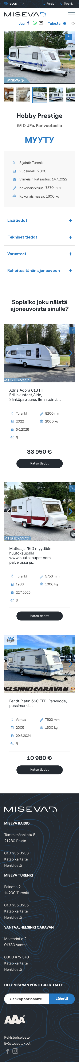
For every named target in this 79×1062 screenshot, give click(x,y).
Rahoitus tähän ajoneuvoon (33, 270)
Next (70, 57)
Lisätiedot (17, 220)
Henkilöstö (13, 865)
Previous (8, 57)
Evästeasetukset (17, 1044)
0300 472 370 (16, 957)
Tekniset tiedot (22, 237)
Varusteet (17, 253)
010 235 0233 (16, 853)
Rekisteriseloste (17, 1037)
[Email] (41, 22)
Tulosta (54, 23)
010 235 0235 (16, 905)
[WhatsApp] (34, 22)
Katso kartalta (16, 859)
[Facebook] (28, 22)
